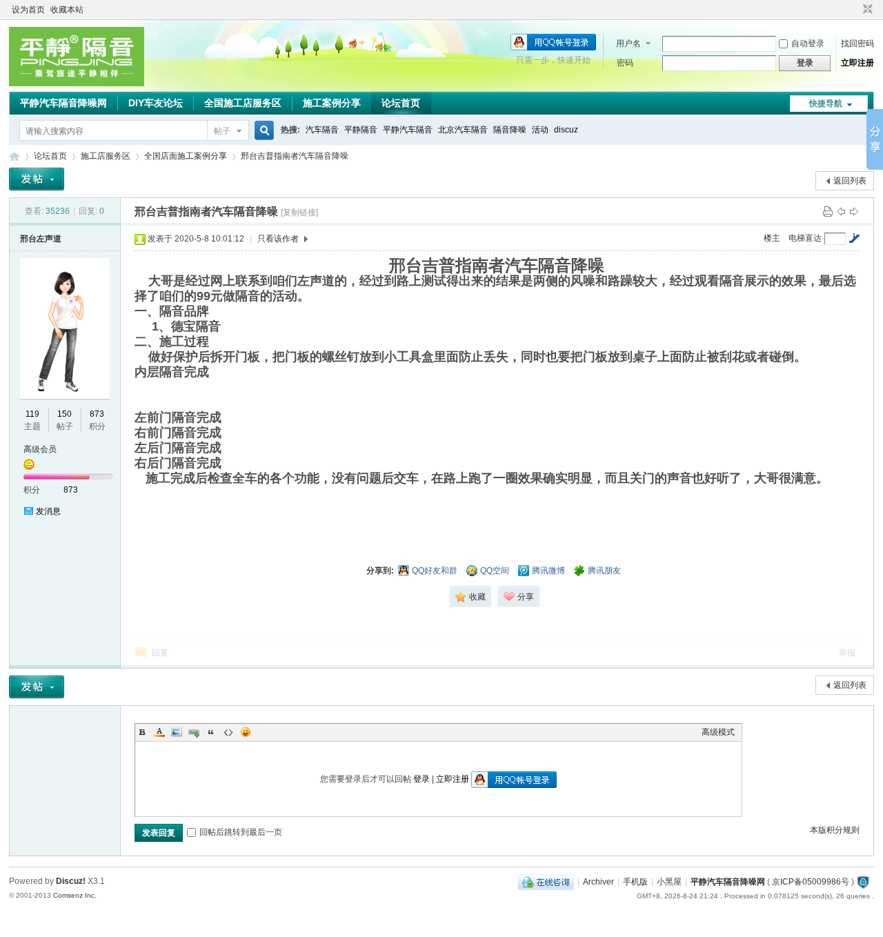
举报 (847, 653)
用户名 (628, 43)
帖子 (222, 131)
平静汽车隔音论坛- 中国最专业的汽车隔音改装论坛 (14, 156)
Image (176, 732)
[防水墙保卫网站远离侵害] (863, 882)
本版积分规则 (835, 830)
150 (64, 414)
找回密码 (857, 43)
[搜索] (262, 131)
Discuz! (71, 881)
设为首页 (28, 9)
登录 (421, 779)
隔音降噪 (509, 130)
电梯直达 (805, 238)
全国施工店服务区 (242, 102)
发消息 (48, 511)
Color (159, 732)
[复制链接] (299, 212)
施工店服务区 (105, 156)
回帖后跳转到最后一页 (240, 832)
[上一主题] (840, 211)
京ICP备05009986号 (811, 882)
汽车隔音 (322, 130)
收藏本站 (66, 9)
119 (32, 414)
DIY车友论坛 (155, 102)
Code (228, 732)
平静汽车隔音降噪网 (63, 102)
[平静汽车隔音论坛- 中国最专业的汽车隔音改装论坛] (76, 83)
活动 (540, 130)
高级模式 (718, 732)
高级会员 (40, 449)
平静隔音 (360, 130)
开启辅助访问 (854, 9)
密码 (625, 63)
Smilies (245, 732)
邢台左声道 (40, 239)
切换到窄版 (866, 9)
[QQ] (546, 882)
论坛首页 (400, 102)
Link (194, 732)
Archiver (598, 882)
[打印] (827, 211)
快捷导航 (825, 103)
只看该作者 (278, 239)
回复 (160, 653)
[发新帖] (36, 179)
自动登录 (807, 43)
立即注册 (857, 63)
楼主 (772, 238)
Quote (211, 732)
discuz (566, 130)
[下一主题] (854, 211)
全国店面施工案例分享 (185, 156)
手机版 (635, 882)
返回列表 (849, 181)
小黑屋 (669, 882)
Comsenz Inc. (75, 895)
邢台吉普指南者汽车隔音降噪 (294, 156)
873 (97, 414)
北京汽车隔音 (463, 130)
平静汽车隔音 (408, 130)
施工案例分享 (332, 102)
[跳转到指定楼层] (854, 238)
